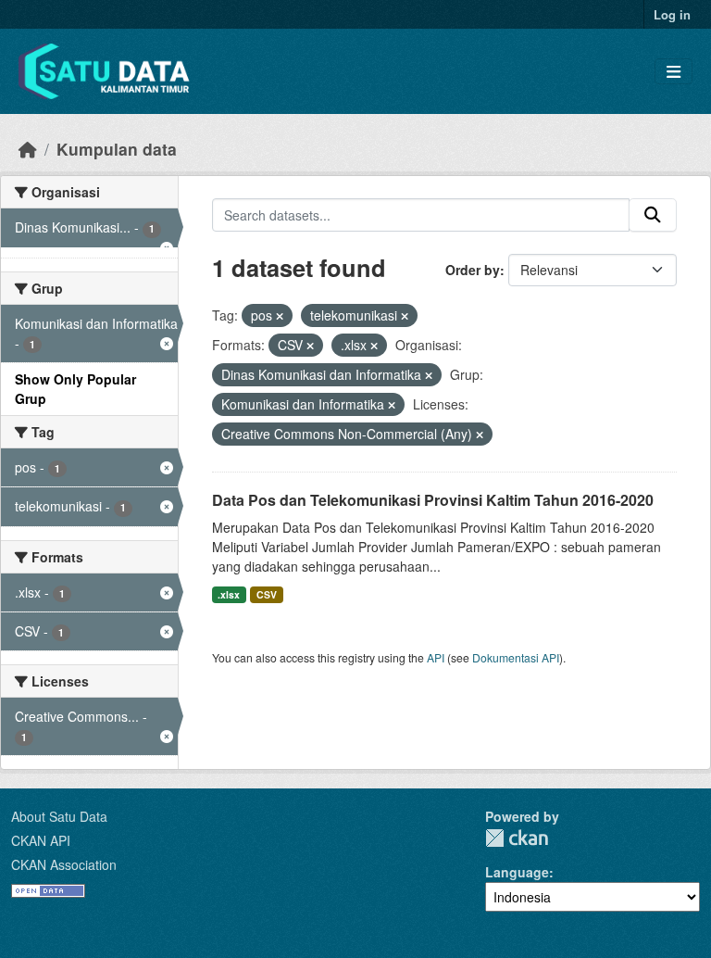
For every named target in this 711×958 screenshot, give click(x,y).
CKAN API (40, 840)
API (435, 657)
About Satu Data (59, 816)
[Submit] (653, 215)
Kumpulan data (116, 148)
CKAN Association (64, 864)
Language (517, 872)
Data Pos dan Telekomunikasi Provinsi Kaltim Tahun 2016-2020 (433, 500)
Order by (472, 269)
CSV (266, 594)
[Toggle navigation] (673, 71)
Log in (672, 14)
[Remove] (279, 316)
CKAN (516, 838)
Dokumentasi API (515, 657)
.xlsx (229, 594)
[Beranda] (28, 148)
